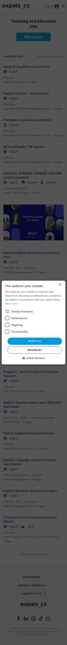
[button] (34, 358)
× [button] (59, 284)
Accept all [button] (34, 341)
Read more (11, 303)
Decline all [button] (34, 349)
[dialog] (33, 322)
